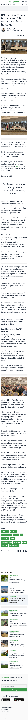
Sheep (17, 4)
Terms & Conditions (6, 707)
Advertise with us (5, 711)
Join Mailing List (14, 690)
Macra (18, 166)
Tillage (22, 4)
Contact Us (4, 705)
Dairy (13, 4)
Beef (9, 4)
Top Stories (4, 4)
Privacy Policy (4, 709)
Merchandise (4, 714)
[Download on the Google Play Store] (20, 699)
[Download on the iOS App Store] (7, 699)
